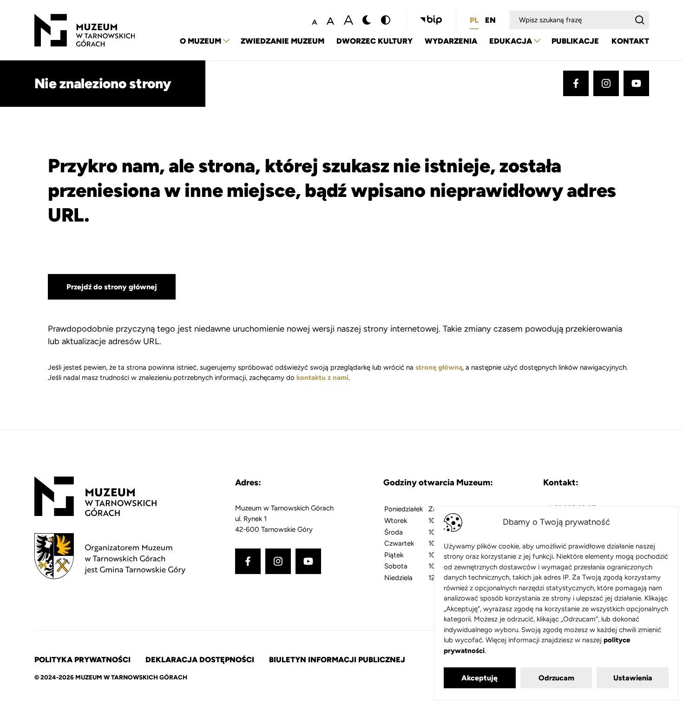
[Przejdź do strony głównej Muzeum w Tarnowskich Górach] (84, 19)
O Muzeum (200, 41)
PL (474, 20)
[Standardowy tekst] (330, 20)
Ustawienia (632, 677)
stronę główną (438, 367)
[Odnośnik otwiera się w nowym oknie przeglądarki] (431, 20)
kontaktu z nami (322, 377)
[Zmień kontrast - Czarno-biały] (367, 20)
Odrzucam (556, 677)
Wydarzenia (451, 41)
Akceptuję (479, 677)
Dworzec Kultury (374, 41)
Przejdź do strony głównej (111, 286)
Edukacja (510, 41)
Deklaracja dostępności (199, 659)
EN (490, 20)
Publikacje (575, 41)
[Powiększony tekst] (348, 20)
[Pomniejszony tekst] (315, 20)
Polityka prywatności (82, 659)
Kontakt (630, 41)
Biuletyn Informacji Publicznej (337, 659)
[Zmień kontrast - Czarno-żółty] (386, 20)
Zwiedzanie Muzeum (282, 41)
